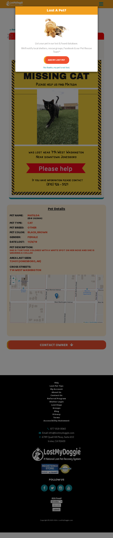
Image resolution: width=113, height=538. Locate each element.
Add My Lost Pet (56, 60)
